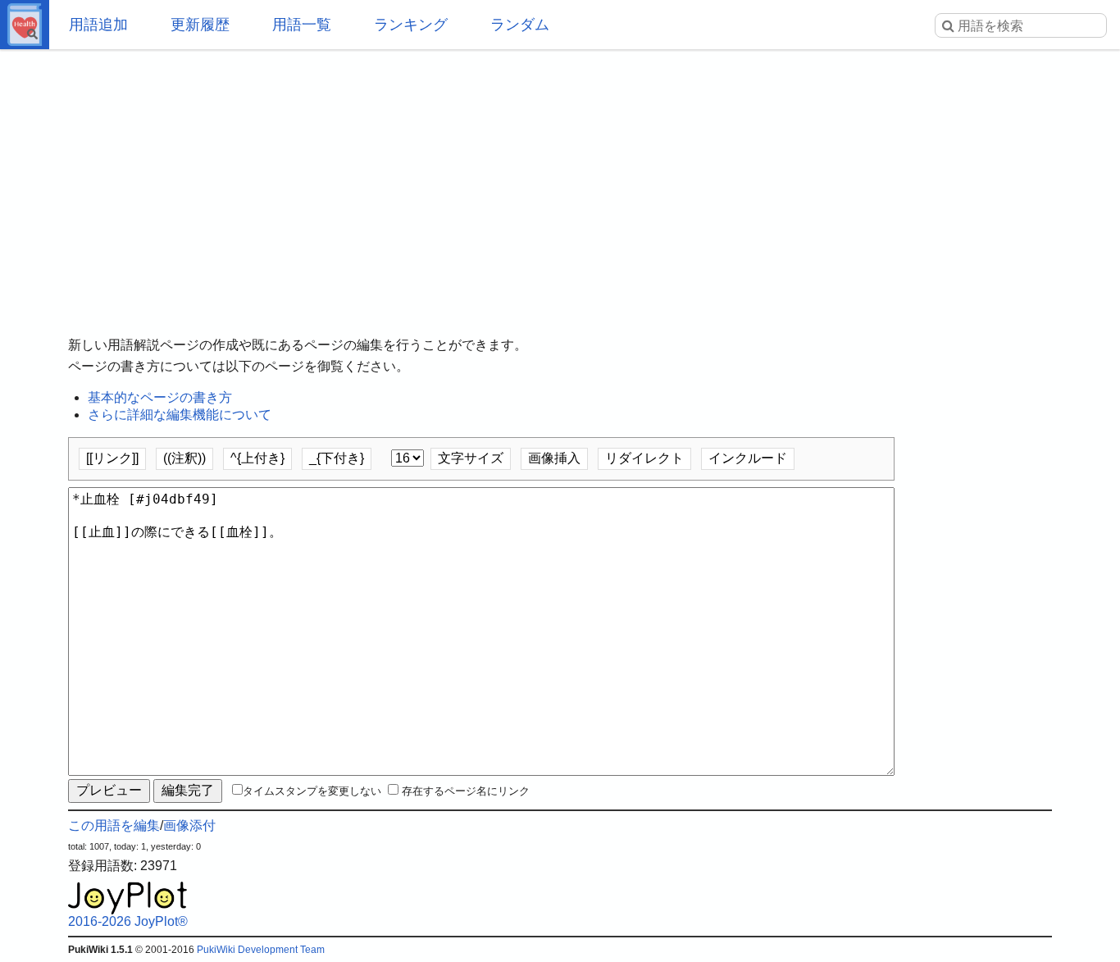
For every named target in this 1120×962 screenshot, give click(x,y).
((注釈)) (184, 458)
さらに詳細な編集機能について (179, 415)
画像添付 (189, 825)
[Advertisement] (560, 180)
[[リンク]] (112, 458)
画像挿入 (554, 458)
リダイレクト (644, 458)
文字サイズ (470, 458)
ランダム (519, 24)
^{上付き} (257, 458)
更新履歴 (200, 24)
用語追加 (98, 24)
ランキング (411, 24)
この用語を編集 (114, 825)
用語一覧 (301, 24)
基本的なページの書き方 (160, 397)
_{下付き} (336, 458)
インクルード (747, 458)
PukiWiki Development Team (261, 949)
